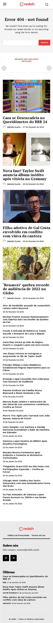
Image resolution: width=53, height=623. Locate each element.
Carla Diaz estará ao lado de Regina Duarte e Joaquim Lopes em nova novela (26, 343)
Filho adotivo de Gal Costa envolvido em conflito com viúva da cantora (26, 231)
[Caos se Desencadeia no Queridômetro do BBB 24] (26, 96)
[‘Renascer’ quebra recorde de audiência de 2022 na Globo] (26, 263)
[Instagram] (6, 558)
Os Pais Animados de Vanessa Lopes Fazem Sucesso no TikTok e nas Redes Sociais (24, 497)
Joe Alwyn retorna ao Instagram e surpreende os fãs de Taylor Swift (22, 355)
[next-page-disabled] (49, 68)
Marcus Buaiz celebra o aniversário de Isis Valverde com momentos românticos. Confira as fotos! (26, 404)
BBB (4, 582)
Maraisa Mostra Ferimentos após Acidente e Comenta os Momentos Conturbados (22, 455)
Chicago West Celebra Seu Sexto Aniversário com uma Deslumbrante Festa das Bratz (26, 483)
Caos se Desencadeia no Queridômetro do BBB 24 (25, 119)
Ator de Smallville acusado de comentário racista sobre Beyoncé (26, 307)
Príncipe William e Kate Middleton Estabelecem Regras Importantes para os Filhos (26, 368)
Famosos (7, 603)
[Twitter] (13, 558)
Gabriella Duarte (13, 127)
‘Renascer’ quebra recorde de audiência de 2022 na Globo (26, 288)
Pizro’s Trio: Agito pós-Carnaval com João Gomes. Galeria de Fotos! (26, 417)
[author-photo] (5, 127)
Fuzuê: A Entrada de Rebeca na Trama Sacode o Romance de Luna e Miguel (24, 332)
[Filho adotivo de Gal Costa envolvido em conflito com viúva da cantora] (26, 206)
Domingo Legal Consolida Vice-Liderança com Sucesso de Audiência (26, 380)
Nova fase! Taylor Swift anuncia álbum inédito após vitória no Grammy (24, 174)
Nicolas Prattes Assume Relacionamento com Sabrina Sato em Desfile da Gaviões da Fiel (26, 319)
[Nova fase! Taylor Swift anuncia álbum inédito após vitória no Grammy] (26, 149)
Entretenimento (11, 593)
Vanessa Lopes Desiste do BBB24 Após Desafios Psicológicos (25, 442)
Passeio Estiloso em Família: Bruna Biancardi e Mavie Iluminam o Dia (22, 391)
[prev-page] (4, 68)
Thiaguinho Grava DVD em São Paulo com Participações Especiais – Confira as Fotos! (26, 469)
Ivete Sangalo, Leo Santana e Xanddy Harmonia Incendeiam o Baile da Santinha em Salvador (26, 430)
